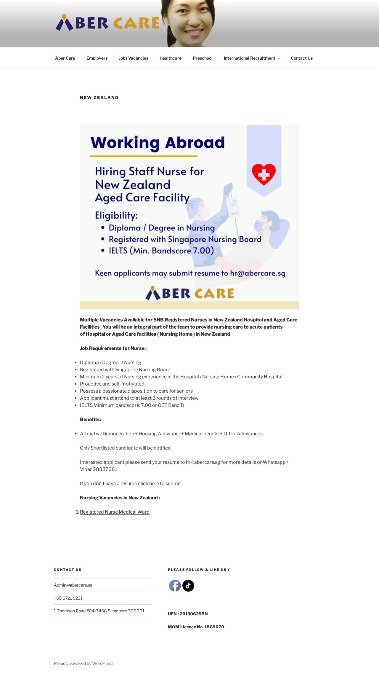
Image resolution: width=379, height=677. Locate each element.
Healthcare (171, 57)
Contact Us (302, 57)
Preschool (203, 57)
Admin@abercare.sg (73, 584)
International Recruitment (249, 57)
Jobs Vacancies (133, 57)
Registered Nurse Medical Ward (115, 512)
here (154, 483)
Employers (96, 57)
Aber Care (65, 57)
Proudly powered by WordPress (83, 663)
